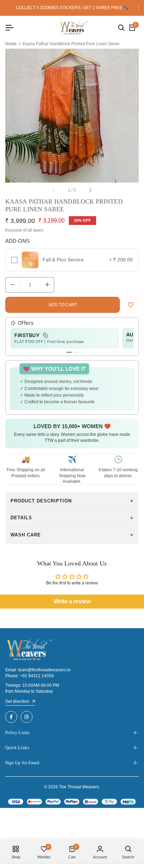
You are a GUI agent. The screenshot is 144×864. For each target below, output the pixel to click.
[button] (131, 305)
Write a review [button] (72, 601)
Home (11, 44)
